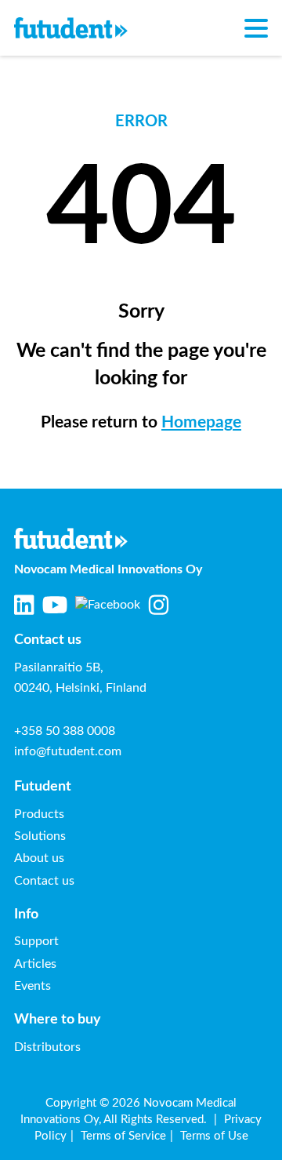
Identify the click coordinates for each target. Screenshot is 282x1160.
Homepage (201, 422)
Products (39, 814)
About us (39, 858)
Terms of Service (123, 1136)
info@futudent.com (67, 751)
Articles (35, 964)
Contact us (44, 881)
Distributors (47, 1047)
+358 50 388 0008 (64, 731)
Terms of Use (214, 1136)
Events (32, 986)
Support (36, 941)
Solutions (40, 836)
